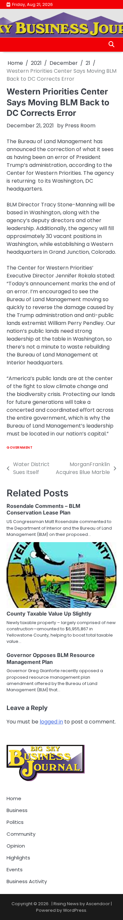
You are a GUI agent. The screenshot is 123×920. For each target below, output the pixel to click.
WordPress (74, 910)
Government (19, 447)
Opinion (16, 845)
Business (17, 810)
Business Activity (27, 881)
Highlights (18, 857)
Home (14, 798)
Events (15, 869)
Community (21, 833)
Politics (15, 822)
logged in (51, 721)
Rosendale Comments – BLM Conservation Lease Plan (43, 509)
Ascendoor (98, 904)
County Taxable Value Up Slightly (49, 613)
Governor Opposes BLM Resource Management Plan (51, 658)
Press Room (80, 125)
